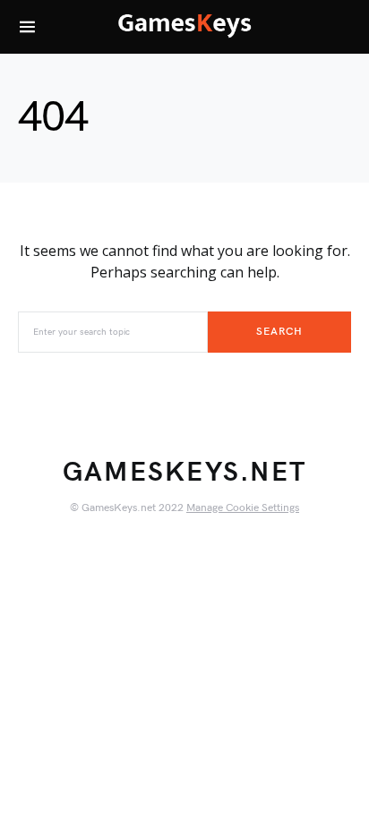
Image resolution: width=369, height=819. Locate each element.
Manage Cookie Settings (242, 508)
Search (279, 331)
